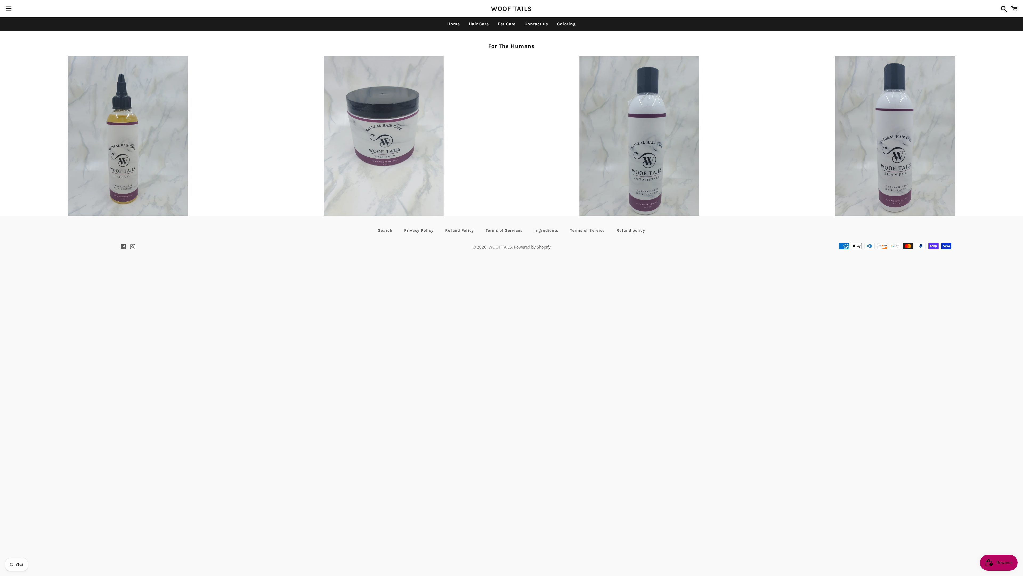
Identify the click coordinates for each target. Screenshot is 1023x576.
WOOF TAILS (511, 9)
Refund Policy (459, 230)
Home (453, 23)
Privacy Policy (419, 230)
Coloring (566, 23)
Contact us (536, 23)
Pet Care (506, 23)
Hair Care (479, 23)
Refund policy (630, 230)
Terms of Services (504, 230)
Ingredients (546, 230)
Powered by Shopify (532, 247)
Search (385, 230)
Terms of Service (587, 230)
